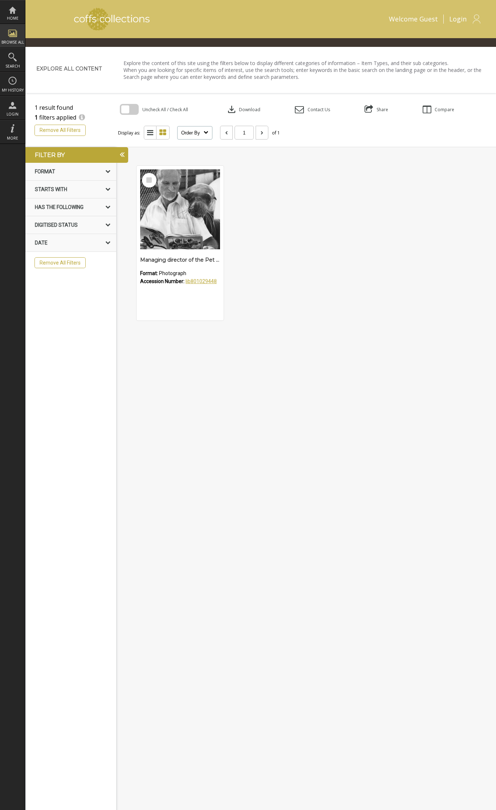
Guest (428, 19)
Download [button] (243, 109)
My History (13, 90)
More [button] (12, 138)
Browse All (12, 42)
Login (13, 114)
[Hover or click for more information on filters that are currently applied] (82, 117)
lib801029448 (201, 281)
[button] (312, 109)
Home (13, 18)
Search (12, 66)
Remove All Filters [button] (60, 130)
